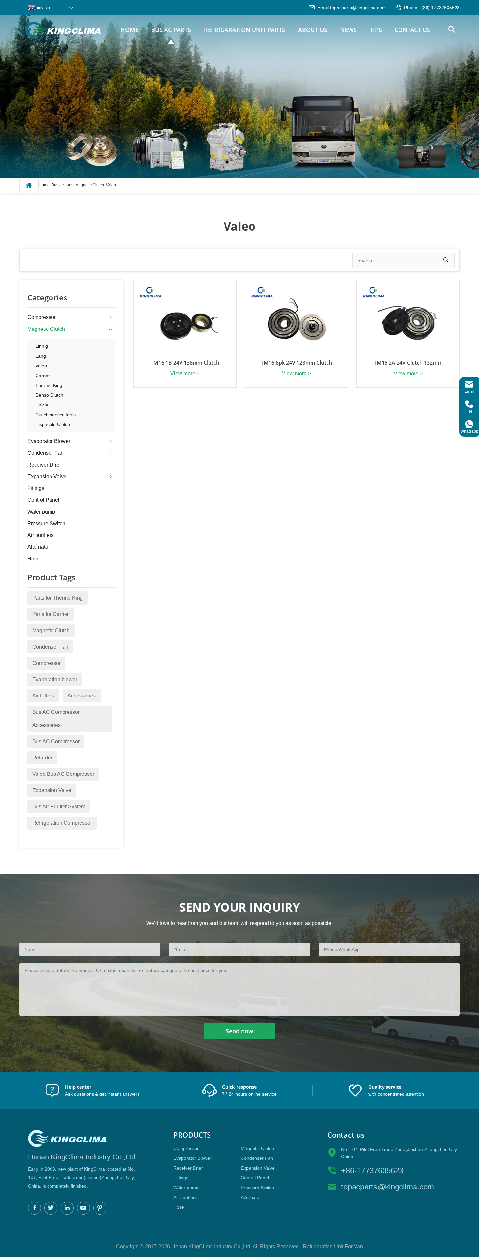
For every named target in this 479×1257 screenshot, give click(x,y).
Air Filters (43, 695)
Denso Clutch (49, 395)
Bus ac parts (62, 185)
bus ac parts (171, 30)
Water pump (41, 511)
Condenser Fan (45, 453)
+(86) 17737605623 (439, 7)
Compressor (41, 317)
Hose (33, 558)
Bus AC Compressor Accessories (56, 718)
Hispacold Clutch (53, 424)
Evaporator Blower (48, 441)
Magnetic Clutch (89, 185)
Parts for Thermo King (57, 598)
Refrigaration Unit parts (244, 30)
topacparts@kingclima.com (358, 7)
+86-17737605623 (372, 1170)
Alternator (38, 547)
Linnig (42, 346)
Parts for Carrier (50, 614)
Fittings (35, 488)
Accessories (81, 695)
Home (129, 30)
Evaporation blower (54, 679)
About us (312, 30)
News (348, 30)
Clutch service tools (56, 414)
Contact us (412, 30)
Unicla (42, 404)
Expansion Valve (46, 476)
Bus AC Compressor (56, 741)
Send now (239, 1031)
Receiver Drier (44, 465)
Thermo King (49, 385)
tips (376, 30)
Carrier (43, 375)
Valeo (111, 185)
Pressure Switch (46, 523)
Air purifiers (40, 535)
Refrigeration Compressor (62, 823)
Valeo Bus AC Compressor (63, 774)
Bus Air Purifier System (58, 806)
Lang (41, 356)
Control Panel (43, 500)
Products (192, 1135)
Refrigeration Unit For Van (333, 1246)
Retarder (42, 757)
